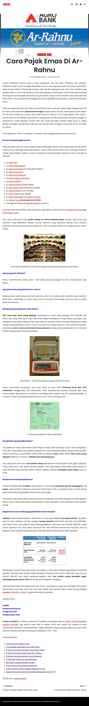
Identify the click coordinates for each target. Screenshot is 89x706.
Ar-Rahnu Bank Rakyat (15, 166)
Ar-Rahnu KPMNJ (13, 191)
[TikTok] (84, 4)
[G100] (7, 4)
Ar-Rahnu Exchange (14, 169)
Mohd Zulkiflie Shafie (39, 77)
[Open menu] (72, 4)
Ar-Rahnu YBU (12, 194)
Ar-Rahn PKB (11, 162)
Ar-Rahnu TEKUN (13, 200)
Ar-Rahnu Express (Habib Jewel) (20, 184)
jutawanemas (19, 678)
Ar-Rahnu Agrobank (14, 172)
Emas (49, 54)
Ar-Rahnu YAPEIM (13, 181)
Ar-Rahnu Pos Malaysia (16, 175)
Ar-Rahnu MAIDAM (14, 197)
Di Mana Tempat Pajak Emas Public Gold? (20, 688)
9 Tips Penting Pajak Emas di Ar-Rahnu (70, 688)
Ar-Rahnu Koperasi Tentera (18, 178)
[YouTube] (80, 4)
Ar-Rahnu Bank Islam (15, 187)
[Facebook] (76, 4)
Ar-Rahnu (41, 54)
